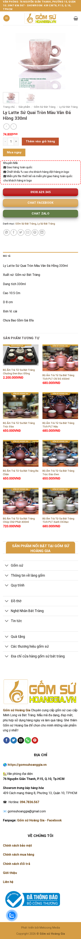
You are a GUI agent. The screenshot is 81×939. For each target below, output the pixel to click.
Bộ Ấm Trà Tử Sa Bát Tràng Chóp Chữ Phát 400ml (19, 520)
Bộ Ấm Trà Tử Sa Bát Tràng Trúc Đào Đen (58, 472)
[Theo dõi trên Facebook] (6, 740)
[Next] (71, 61)
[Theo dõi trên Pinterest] (35, 740)
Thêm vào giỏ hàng (40, 141)
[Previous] (9, 61)
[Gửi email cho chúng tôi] (20, 740)
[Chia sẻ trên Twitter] (20, 232)
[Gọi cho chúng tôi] (28, 740)
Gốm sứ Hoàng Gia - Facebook (39, 820)
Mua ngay (14, 152)
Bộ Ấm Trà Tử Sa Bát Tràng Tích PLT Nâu (58, 424)
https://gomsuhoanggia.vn (27, 765)
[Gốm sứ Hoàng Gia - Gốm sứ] (40, 18)
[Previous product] (13, 126)
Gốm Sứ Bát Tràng (44, 106)
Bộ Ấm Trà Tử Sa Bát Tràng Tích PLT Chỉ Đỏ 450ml (58, 377)
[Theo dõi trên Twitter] (13, 740)
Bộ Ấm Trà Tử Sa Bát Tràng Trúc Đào (19, 424)
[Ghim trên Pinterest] (35, 232)
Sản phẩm (24, 106)
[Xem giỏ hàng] (76, 18)
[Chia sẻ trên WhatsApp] (6, 232)
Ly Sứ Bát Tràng (68, 106)
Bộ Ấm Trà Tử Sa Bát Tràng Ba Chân (20, 472)
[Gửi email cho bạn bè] (28, 232)
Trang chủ (9, 106)
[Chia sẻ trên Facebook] (13, 232)
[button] (6, 18)
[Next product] (6, 126)
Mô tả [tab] (6, 255)
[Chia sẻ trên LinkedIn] (42, 232)
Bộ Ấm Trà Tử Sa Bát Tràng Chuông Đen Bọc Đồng (19, 371)
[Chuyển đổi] (7, 566)
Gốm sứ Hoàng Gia (16, 710)
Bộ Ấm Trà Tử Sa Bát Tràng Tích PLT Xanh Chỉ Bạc (58, 520)
